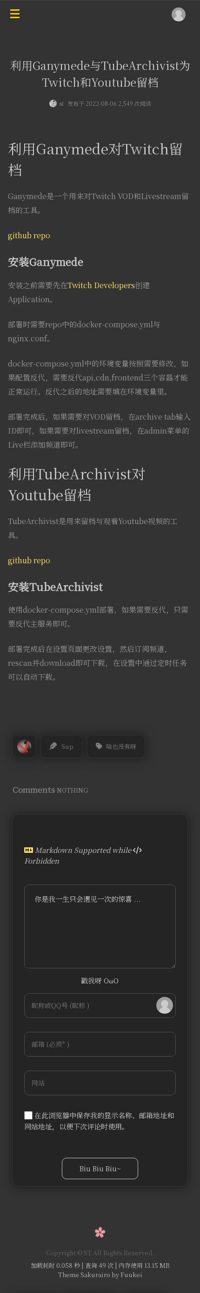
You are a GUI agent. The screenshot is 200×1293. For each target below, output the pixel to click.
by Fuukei (126, 1274)
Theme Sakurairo (84, 1274)
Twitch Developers (101, 285)
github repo (29, 235)
